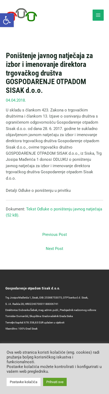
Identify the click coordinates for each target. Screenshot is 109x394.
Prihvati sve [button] (54, 382)
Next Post (54, 248)
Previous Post (54, 234)
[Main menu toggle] (98, 15)
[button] (7, 20)
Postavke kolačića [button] (23, 382)
